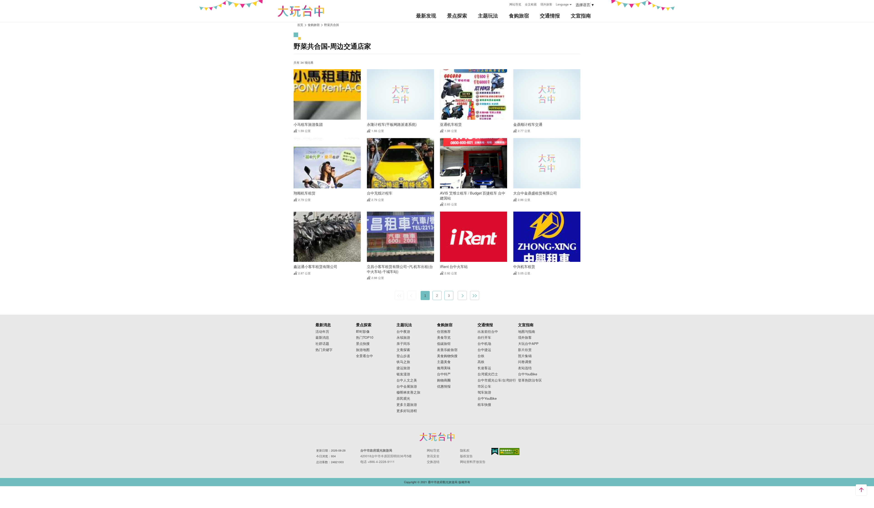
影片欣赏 (525, 350)
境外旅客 (546, 4)
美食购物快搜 (447, 356)
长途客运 (484, 368)
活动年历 (322, 332)
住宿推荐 (444, 332)
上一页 (411, 295)
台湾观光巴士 (488, 374)
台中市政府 (437, 436)
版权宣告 (466, 456)
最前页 (399, 295)
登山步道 (403, 356)
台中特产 (444, 374)
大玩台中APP (528, 344)
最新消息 (322, 337)
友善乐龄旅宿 (447, 350)
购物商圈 (444, 380)
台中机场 (484, 344)
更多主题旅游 (406, 405)
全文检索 (531, 4)
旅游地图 (363, 350)
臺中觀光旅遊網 (301, 11)
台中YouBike (487, 398)
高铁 (481, 362)
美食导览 (444, 337)
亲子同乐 (403, 344)
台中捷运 (484, 350)
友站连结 (525, 368)
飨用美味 (444, 368)
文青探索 (403, 350)
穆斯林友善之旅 (408, 392)
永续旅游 (403, 337)
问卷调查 (525, 362)
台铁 (481, 356)
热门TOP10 (364, 337)
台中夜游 (403, 332)
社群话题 (322, 344)
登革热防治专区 (530, 380)
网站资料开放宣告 (472, 461)
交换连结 (433, 461)
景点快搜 (363, 344)
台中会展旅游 (406, 386)
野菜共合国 (331, 25)
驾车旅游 (484, 392)
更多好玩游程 (406, 411)
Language (562, 4)
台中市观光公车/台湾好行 (497, 380)
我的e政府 (494, 451)
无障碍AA (509, 451)
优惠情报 (444, 386)
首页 (300, 25)
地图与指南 (526, 332)
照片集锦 (525, 356)
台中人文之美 (406, 380)
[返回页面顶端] (861, 489)
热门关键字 (324, 350)
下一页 (462, 295)
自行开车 (484, 337)
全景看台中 (364, 356)
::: (504, 4)
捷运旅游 (403, 368)
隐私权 (465, 450)
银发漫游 (403, 374)
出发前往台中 (488, 332)
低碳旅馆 (444, 344)
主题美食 (444, 362)
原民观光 (403, 398)
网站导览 (515, 4)
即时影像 (363, 332)
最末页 (474, 295)
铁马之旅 (403, 362)
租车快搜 (484, 405)
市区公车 (484, 386)
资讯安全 (433, 456)
